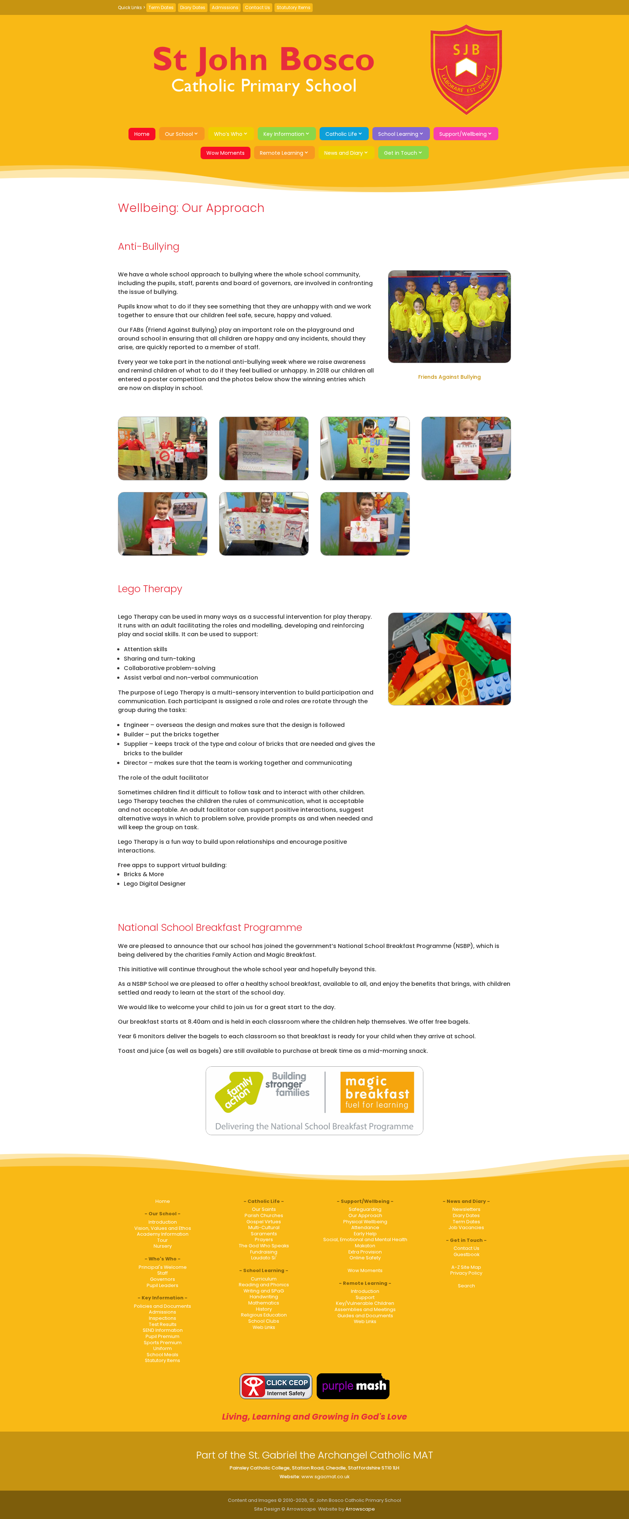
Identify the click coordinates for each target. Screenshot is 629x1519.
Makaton (365, 1246)
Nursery (163, 1246)
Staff (162, 1273)
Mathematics (263, 1303)
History (264, 1309)
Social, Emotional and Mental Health (365, 1239)
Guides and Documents (365, 1316)
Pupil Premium (162, 1336)
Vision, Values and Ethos (162, 1228)
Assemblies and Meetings (365, 1309)
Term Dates (161, 7)
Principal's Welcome (163, 1267)
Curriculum (264, 1279)
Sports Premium (163, 1342)
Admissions (225, 7)
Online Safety (365, 1258)
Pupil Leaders (162, 1285)
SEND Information (163, 1330)
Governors (162, 1279)
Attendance (365, 1227)
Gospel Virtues (263, 1222)
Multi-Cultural (264, 1227)
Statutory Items (293, 7)
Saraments (264, 1234)
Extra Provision (365, 1252)
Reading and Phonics (264, 1285)
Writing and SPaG (264, 1291)
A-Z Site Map (466, 1267)
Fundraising (263, 1252)
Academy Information (163, 1234)
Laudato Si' (264, 1258)
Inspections (162, 1318)
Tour (162, 1240)
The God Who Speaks (264, 1246)
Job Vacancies (466, 1227)
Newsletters (466, 1209)
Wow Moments (225, 153)
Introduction (163, 1222)
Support (365, 1297)
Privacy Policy (466, 1273)
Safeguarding (365, 1209)
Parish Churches (264, 1215)
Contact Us (257, 7)
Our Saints (264, 1209)
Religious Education (264, 1315)
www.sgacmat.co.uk (325, 1476)
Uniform (162, 1348)
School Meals (162, 1354)
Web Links (264, 1327)
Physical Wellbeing (365, 1222)
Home (142, 134)
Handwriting (264, 1297)
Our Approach (365, 1215)
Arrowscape (360, 1509)
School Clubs (263, 1321)
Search (466, 1286)
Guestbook (466, 1254)
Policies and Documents (162, 1306)
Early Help (365, 1234)
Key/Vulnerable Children (365, 1303)
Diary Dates (192, 7)
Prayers (264, 1239)
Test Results (163, 1324)
